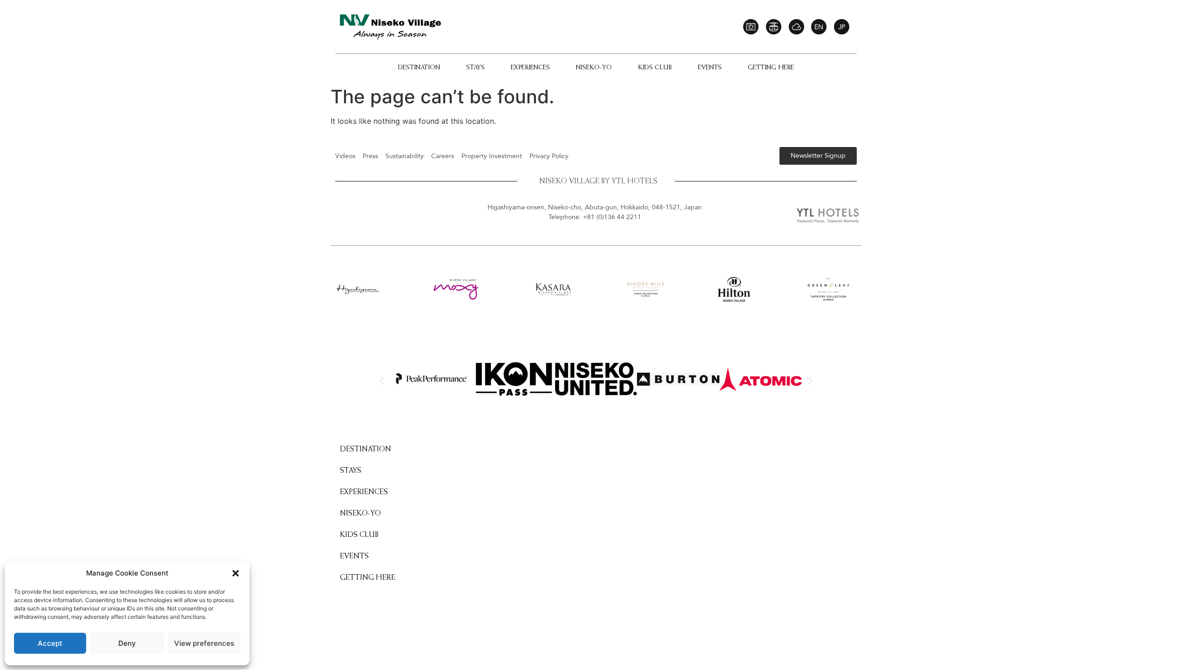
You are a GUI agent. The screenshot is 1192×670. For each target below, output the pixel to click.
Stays (475, 68)
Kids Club (655, 68)
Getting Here (771, 68)
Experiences (530, 68)
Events (710, 68)
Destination (419, 68)
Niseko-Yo (594, 68)
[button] (235, 573)
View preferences (204, 643)
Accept (50, 643)
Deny (127, 643)
